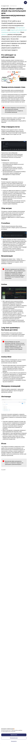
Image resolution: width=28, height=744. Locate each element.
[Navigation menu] (25, 2)
